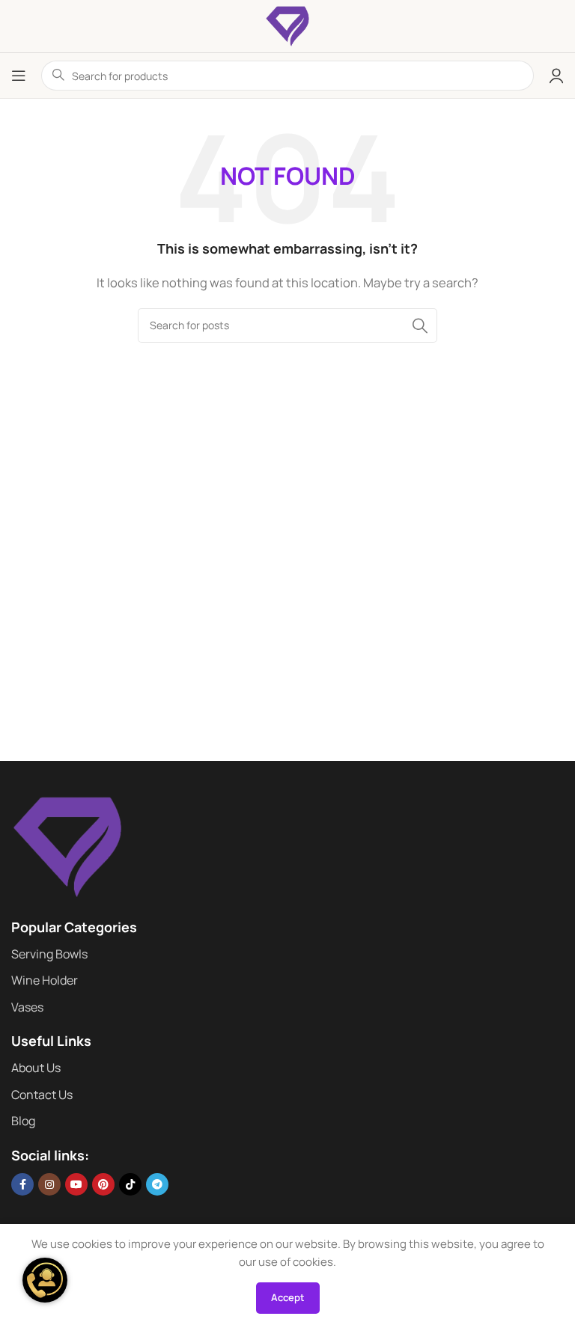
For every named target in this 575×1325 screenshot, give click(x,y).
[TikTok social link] (130, 1184)
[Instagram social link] (49, 1184)
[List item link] (287, 954)
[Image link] (67, 846)
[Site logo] (287, 25)
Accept (288, 1297)
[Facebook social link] (22, 1184)
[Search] (420, 325)
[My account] (556, 76)
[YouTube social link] (76, 1184)
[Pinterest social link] (103, 1184)
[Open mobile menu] (19, 76)
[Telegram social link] (157, 1184)
